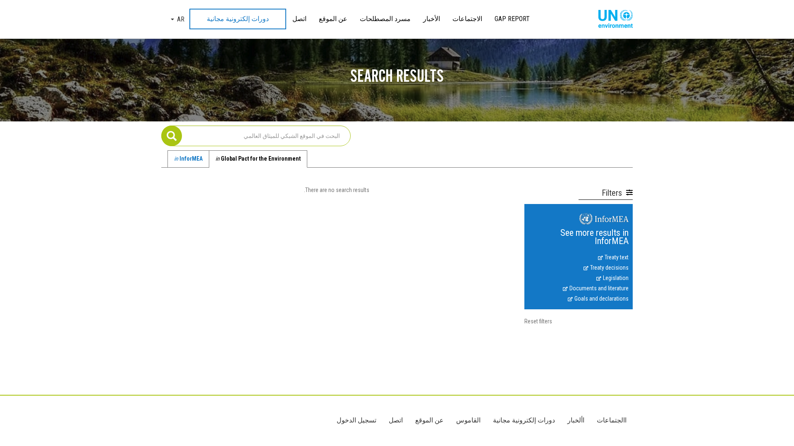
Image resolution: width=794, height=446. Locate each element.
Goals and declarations (601, 298)
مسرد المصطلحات (385, 19)
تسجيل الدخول (356, 420)
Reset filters (538, 321)
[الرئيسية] (612, 19)
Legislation (616, 278)
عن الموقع (333, 19)
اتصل (299, 19)
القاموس (468, 420)
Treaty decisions (609, 267)
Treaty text (617, 257)
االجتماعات (612, 420)
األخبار (575, 420)
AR (180, 19)
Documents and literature (599, 288)
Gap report (512, 19)
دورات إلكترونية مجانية (238, 19)
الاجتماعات (467, 19)
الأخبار (431, 19)
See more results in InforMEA (594, 237)
